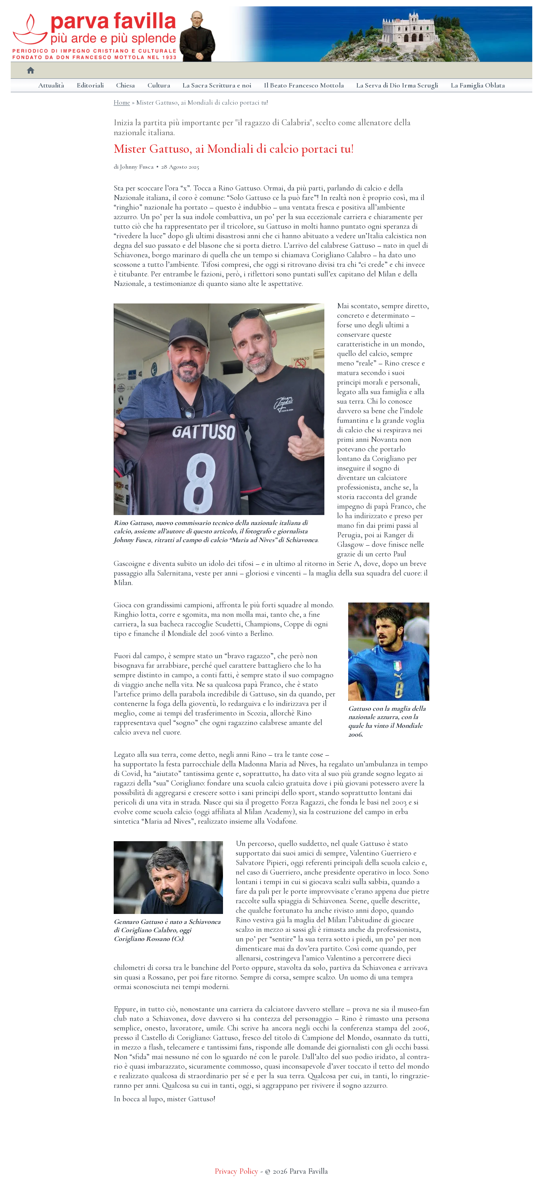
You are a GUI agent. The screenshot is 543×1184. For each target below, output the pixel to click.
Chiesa (125, 85)
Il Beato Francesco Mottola (304, 85)
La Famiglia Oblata (478, 85)
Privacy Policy (236, 1171)
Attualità (51, 85)
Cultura (158, 85)
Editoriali (90, 85)
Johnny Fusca (136, 167)
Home (122, 102)
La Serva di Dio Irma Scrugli (397, 85)
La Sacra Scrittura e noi (216, 85)
